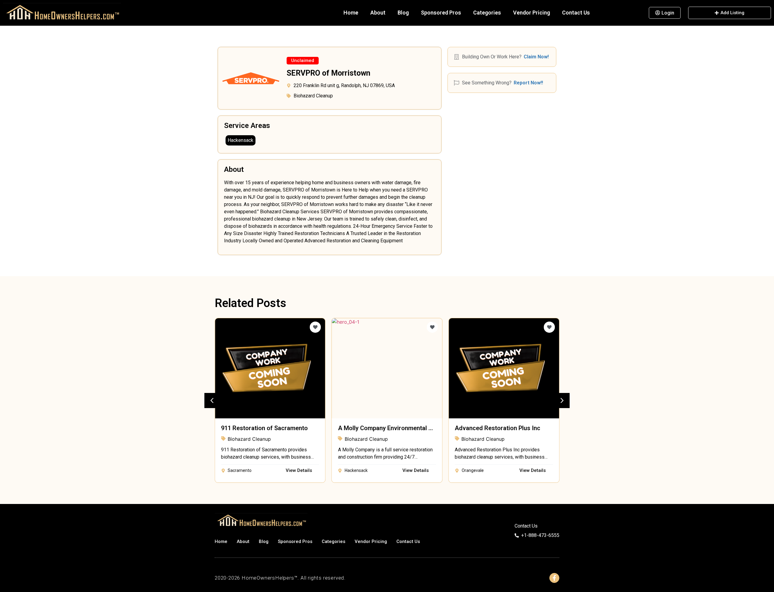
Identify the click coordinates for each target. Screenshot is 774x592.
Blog (403, 12)
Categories (487, 12)
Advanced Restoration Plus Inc (497, 428)
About (377, 12)
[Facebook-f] (554, 578)
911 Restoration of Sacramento (264, 428)
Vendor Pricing (531, 12)
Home (350, 12)
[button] (303, 60)
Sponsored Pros (441, 12)
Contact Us (576, 12)
